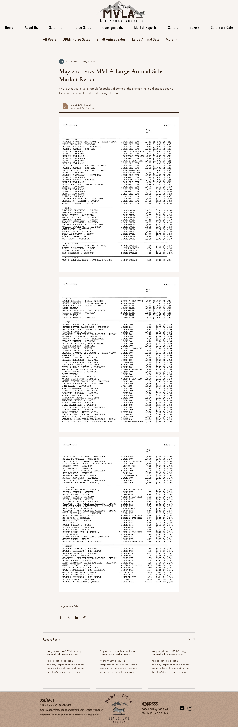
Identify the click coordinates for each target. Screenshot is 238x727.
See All (191, 639)
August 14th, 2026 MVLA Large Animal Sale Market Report (117, 652)
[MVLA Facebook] (182, 708)
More (170, 39)
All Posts (49, 39)
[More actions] (177, 61)
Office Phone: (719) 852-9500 (55, 705)
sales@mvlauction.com (53, 714)
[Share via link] (84, 617)
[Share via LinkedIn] (76, 617)
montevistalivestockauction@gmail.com (62, 710)
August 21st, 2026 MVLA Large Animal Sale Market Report (64, 652)
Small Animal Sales (110, 39)
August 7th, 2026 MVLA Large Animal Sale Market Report (169, 652)
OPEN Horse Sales (76, 39)
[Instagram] (190, 708)
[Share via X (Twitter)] (68, 617)
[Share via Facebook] (60, 617)
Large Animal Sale (145, 39)
